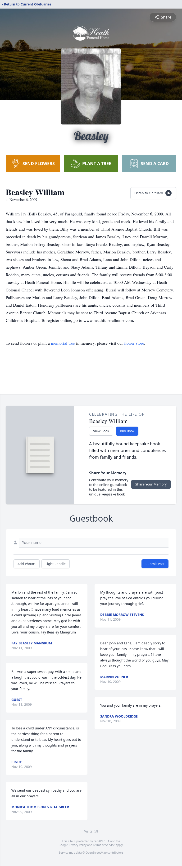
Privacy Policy (77, 845)
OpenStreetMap (96, 853)
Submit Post (155, 563)
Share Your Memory (151, 484)
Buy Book (127, 431)
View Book (101, 431)
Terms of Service (104, 845)
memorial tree (63, 343)
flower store (134, 343)
